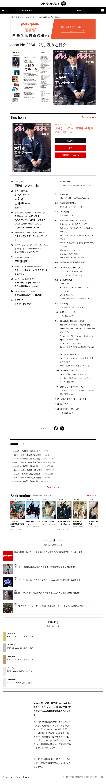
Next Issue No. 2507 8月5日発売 (33, 477)
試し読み (70, 141)
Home (22, 17)
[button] (46, 106)
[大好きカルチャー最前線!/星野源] (31, 147)
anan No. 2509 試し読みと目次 (30, 451)
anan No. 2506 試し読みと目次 (33, 474)
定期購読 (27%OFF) (70, 155)
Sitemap (6, 777)
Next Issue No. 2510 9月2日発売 (31, 455)
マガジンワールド (53, 3)
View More (52, 487)
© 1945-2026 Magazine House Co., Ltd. (82, 777)
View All (90, 495)
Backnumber (88, 117)
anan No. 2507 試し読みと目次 (33, 466)
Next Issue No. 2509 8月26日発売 (34, 462)
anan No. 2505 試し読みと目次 (33, 481)
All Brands (26, 10)
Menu (79, 10)
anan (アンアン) (31, 17)
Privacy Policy (22, 777)
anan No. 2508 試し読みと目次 (33, 458)
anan (72, 31)
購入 (70, 148)
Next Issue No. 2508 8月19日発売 (34, 470)
